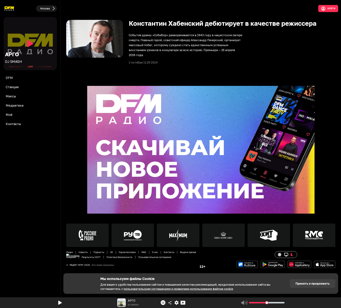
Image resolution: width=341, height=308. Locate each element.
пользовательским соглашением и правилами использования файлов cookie (178, 289)
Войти (331, 8)
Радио (69, 252)
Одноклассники (127, 252)
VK (111, 252)
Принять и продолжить (313, 283)
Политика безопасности (119, 257)
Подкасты (98, 252)
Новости (83, 252)
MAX (144, 252)
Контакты (169, 252)
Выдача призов (188, 252)
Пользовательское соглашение (154, 257)
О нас (155, 252)
